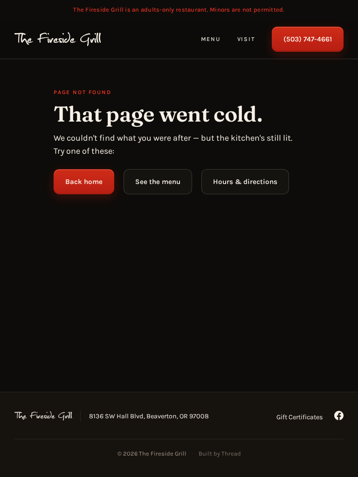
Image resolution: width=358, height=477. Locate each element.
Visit (246, 39)
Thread (231, 453)
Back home (84, 181)
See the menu (157, 181)
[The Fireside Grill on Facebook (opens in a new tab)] (339, 415)
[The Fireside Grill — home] (57, 39)
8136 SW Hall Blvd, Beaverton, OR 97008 (149, 416)
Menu (210, 39)
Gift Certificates (299, 417)
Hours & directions (245, 181)
